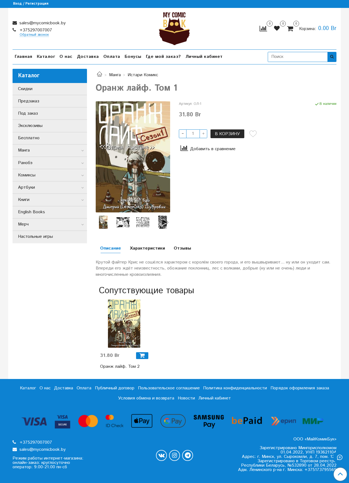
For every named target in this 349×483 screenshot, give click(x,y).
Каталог (46, 57)
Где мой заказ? (163, 57)
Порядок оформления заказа (299, 388)
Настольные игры (35, 236)
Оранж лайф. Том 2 (120, 366)
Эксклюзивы (30, 126)
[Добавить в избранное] (253, 133)
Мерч (23, 224)
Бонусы (133, 57)
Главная (23, 57)
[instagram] (174, 455)
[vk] (161, 455)
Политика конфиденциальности (235, 388)
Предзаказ (28, 101)
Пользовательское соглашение (169, 388)
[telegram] (187, 455)
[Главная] (99, 75)
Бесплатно (29, 138)
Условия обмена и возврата (146, 398)
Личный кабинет (204, 57)
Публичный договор (114, 388)
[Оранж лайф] (123, 222)
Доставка (88, 57)
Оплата (111, 57)
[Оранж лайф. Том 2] (124, 324)
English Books (31, 212)
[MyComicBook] (174, 27)
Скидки (25, 89)
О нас (66, 57)
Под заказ (28, 113)
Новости (186, 398)
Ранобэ (25, 163)
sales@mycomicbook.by (42, 23)
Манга (115, 75)
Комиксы (26, 175)
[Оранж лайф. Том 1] (133, 157)
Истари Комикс (143, 75)
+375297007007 (35, 30)
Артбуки (26, 187)
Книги (23, 200)
